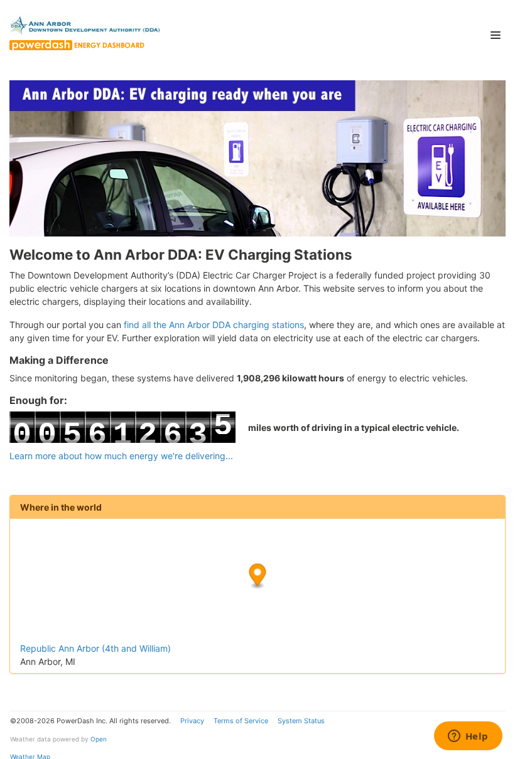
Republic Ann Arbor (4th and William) (95, 648)
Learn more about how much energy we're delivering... (121, 455)
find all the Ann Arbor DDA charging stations (214, 324)
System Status (301, 720)
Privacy (192, 720)
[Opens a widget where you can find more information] (467, 737)
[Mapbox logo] (51, 631)
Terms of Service (241, 720)
